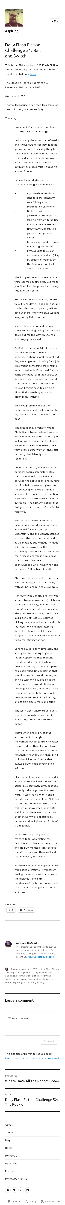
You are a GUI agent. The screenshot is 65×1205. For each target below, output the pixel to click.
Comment (49, 1041)
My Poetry (11, 1155)
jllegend (14, 969)
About (8, 1124)
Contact (10, 1132)
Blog (7, 1140)
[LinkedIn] (27, 1190)
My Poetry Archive (16, 1178)
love (30, 979)
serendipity (10, 982)
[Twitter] (14, 1190)
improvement (44, 976)
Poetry (9, 1171)
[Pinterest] (21, 1190)
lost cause (22, 979)
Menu (55, 21)
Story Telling (29, 982)
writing (40, 982)
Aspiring (12, 31)
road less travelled (42, 979)
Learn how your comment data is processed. (32, 1058)
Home (8, 1147)
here (33, 73)
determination (23, 976)
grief (34, 976)
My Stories (11, 1163)
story (19, 982)
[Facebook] (8, 1190)
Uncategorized (23, 972)
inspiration (10, 979)
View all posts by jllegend (41, 957)
